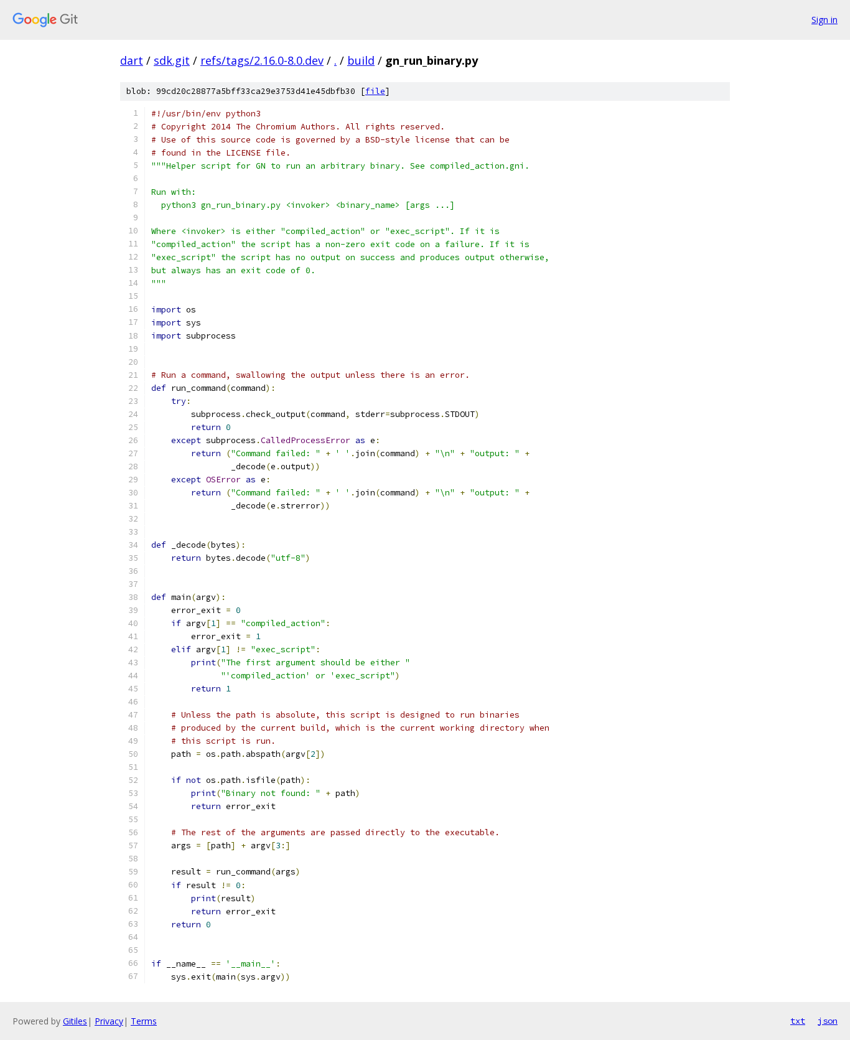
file (375, 91)
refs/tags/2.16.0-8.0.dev (262, 60)
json (828, 1020)
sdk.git (172, 60)
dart (131, 60)
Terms (144, 1021)
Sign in (824, 20)
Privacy (109, 1021)
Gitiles (75, 1021)
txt (797, 1020)
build (361, 60)
